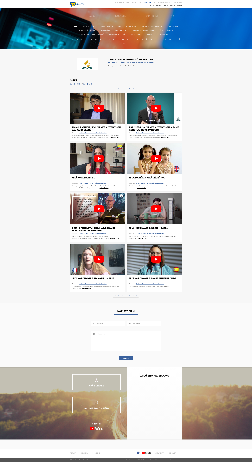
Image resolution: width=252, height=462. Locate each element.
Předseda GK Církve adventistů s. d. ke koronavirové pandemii (154, 128)
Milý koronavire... (83, 178)
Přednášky (107, 27)
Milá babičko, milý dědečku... (147, 178)
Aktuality (136, 3)
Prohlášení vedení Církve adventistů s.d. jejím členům (96, 128)
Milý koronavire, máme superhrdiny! (152, 278)
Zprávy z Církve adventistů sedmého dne (93, 133)
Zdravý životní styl (143, 31)
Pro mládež (121, 31)
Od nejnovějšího (76, 84)
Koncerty (165, 35)
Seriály (151, 35)
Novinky (120, 16)
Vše (75, 27)
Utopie (179, 5)
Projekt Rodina (169, 5)
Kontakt (178, 3)
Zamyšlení (172, 27)
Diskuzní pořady (127, 27)
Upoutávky (135, 35)
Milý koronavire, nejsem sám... (148, 228)
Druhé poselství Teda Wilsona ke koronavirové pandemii (93, 229)
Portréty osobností (92, 35)
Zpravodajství (117, 35)
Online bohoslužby (162, 3)
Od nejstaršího (88, 84)
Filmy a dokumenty (151, 27)
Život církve (166, 31)
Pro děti (105, 31)
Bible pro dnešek (155, 5)
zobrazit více (114, 137)
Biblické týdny (87, 31)
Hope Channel (150, 459)
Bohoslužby (89, 27)
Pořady (147, 3)
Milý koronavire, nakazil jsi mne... (94, 278)
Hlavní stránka (122, 3)
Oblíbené (152, 16)
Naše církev (96, 386)
